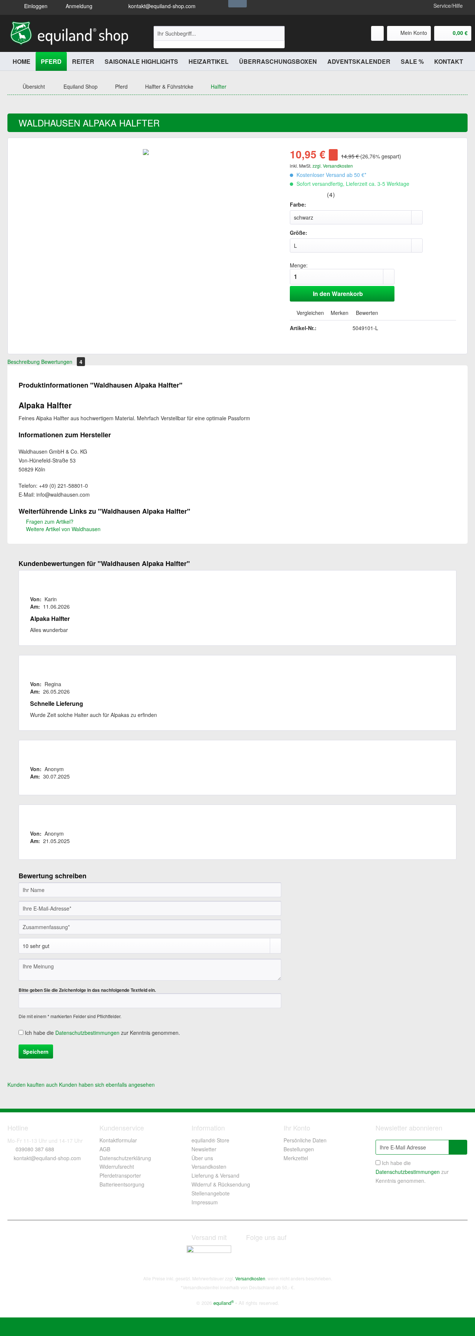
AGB (104, 1149)
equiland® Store (210, 1140)
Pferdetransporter (120, 1175)
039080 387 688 (35, 1149)
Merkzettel (296, 1158)
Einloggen (35, 6)
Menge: (299, 265)
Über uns (202, 1158)
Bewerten (366, 312)
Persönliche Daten (305, 1140)
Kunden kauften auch (32, 1084)
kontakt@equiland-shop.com (161, 6)
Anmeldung (78, 6)
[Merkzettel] (377, 33)
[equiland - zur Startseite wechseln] (69, 33)
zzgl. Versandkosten (332, 165)
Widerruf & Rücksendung (220, 1184)
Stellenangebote (210, 1193)
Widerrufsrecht (116, 1166)
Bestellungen (299, 1149)
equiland (223, 1302)
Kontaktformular (118, 1140)
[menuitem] (219, 37)
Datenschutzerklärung (125, 1158)
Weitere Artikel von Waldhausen (62, 529)
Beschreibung (23, 361)
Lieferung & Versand (215, 1175)
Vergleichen (309, 312)
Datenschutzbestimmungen (87, 1032)
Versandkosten (208, 1166)
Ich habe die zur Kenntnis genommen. (102, 1032)
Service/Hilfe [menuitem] (448, 5)
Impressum (204, 1202)
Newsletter (203, 1149)
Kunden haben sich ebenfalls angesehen (107, 1084)
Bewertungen (61, 361)
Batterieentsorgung (121, 1184)
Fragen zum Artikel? (48, 521)
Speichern (36, 1051)
